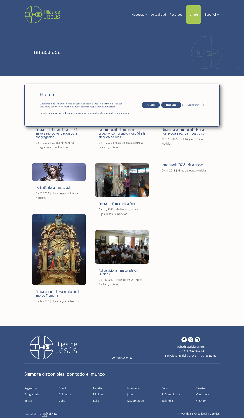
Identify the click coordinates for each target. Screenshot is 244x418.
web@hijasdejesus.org (191, 346)
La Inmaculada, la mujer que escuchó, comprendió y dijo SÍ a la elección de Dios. (122, 133)
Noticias (63, 147)
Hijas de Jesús (60, 193)
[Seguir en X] (190, 339)
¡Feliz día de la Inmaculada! (54, 187)
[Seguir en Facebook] (184, 339)
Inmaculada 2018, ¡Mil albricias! (183, 165)
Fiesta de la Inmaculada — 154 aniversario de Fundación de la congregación (56, 133)
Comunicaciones (122, 357)
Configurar (193, 104)
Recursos (176, 14)
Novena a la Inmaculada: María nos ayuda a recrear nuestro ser (184, 131)
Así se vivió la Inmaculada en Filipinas (118, 272)
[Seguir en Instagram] (197, 339)
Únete (193, 14)
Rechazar (171, 104)
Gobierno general (63, 143)
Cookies (215, 414)
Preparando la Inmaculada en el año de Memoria (57, 293)
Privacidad (184, 414)
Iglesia (74, 193)
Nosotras (137, 14)
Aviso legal (200, 414)
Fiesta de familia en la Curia (117, 204)
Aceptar (151, 104)
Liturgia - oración (46, 147)
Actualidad (158, 14)
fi (181, 139)
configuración (122, 113)
